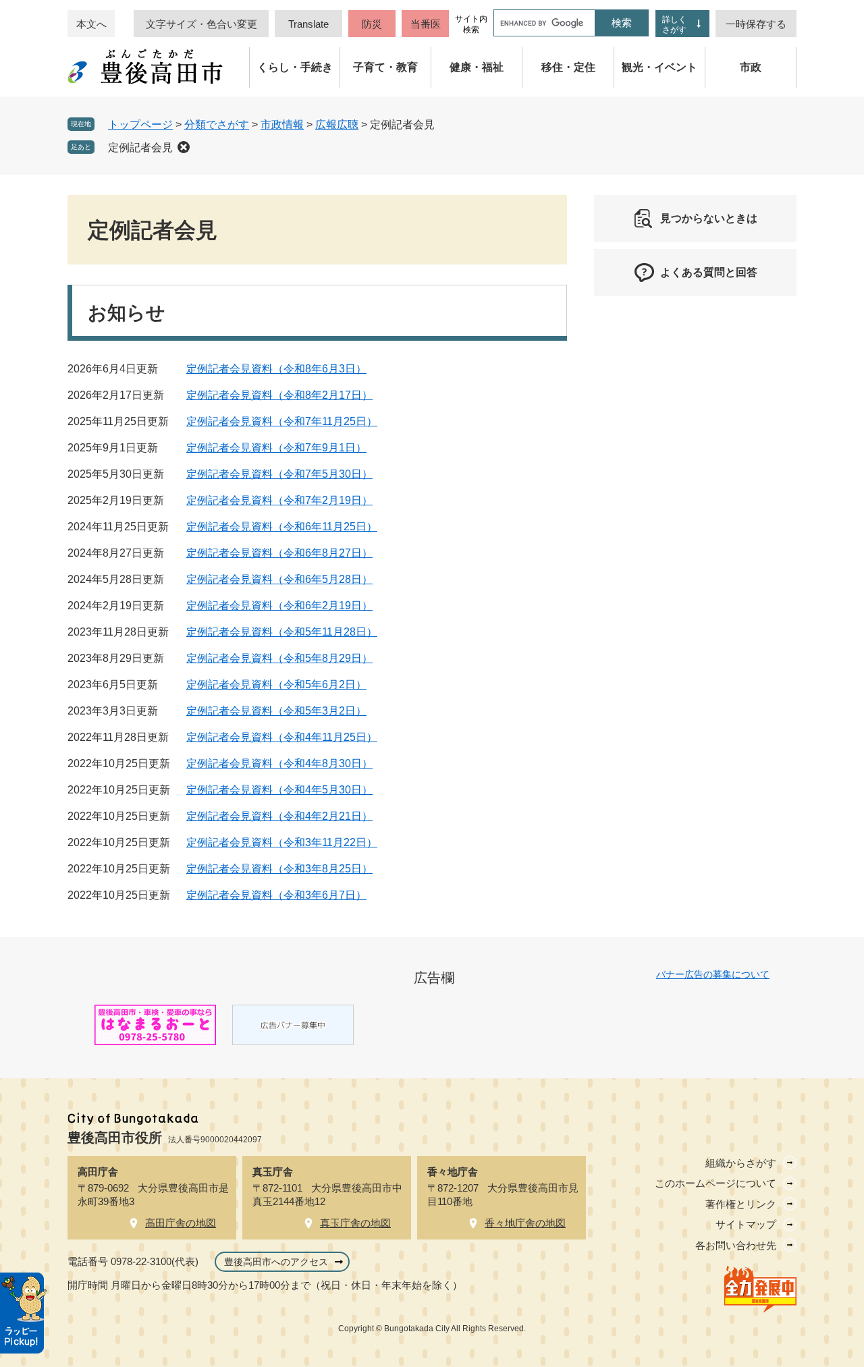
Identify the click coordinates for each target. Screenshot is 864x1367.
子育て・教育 (385, 67)
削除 (184, 147)
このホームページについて (715, 1183)
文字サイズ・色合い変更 (201, 24)
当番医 (425, 24)
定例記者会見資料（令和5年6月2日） (276, 684)
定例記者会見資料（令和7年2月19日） (279, 500)
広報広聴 (336, 124)
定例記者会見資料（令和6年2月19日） (279, 605)
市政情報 (282, 124)
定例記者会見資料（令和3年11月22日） (281, 842)
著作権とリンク (740, 1204)
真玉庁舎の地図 (355, 1223)
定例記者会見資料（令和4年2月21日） (279, 816)
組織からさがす (740, 1163)
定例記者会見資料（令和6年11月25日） (281, 526)
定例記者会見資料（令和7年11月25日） (281, 421)
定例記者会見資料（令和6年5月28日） (279, 579)
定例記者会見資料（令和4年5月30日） (279, 790)
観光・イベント (659, 67)
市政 (750, 67)
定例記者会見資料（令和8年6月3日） (276, 368)
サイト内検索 (471, 24)
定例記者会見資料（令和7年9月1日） (276, 447)
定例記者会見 (140, 147)
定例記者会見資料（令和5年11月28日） (281, 632)
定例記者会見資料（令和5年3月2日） (276, 711)
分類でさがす (216, 124)
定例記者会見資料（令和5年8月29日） (279, 658)
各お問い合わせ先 (735, 1245)
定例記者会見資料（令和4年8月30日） (279, 763)
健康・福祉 (477, 67)
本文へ (91, 24)
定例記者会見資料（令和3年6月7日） (276, 895)
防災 (372, 24)
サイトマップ (746, 1224)
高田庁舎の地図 (180, 1223)
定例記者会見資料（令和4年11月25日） (281, 737)
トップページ (140, 124)
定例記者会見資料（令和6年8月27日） (279, 553)
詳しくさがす (674, 24)
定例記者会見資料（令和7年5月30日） (279, 474)
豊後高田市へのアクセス (276, 1261)
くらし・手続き (295, 67)
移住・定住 (568, 67)
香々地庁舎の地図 (525, 1223)
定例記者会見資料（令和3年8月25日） (279, 868)
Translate (308, 24)
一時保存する (756, 24)
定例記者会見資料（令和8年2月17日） (279, 395)
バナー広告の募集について (713, 974)
